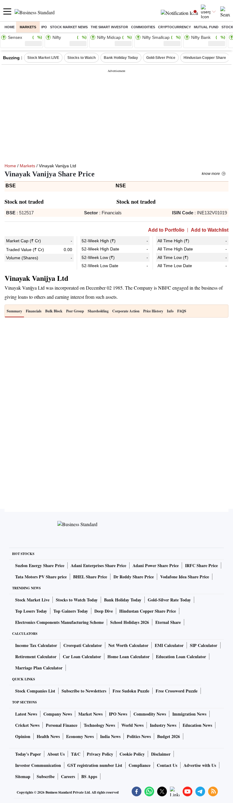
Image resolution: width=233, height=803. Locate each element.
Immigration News (189, 714)
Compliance (139, 765)
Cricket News (27, 725)
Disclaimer (161, 754)
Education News (197, 725)
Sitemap (22, 776)
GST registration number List (94, 765)
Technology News (99, 725)
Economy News (80, 736)
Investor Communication (38, 765)
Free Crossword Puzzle (177, 691)
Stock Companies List (35, 691)
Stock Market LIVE (43, 58)
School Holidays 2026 (129, 622)
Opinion (22, 736)
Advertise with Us (200, 765)
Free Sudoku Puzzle (131, 691)
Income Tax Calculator (36, 645)
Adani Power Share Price (156, 565)
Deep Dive (103, 611)
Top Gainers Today (70, 611)
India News (110, 736)
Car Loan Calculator (82, 656)
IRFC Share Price (201, 565)
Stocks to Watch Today (77, 600)
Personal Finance (61, 725)
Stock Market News (69, 27)
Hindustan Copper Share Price (147, 611)
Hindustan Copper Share (205, 58)
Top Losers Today (31, 611)
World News (132, 725)
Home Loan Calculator (128, 656)
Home (10, 27)
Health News (48, 736)
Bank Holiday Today (121, 58)
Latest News (26, 714)
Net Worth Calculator (128, 645)
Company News (57, 714)
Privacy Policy (100, 754)
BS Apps (89, 776)
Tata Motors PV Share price (41, 576)
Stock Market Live (32, 600)
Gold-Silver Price (160, 58)
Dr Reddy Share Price (133, 576)
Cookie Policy (132, 754)
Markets (28, 27)
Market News (90, 714)
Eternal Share (168, 622)
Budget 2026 (168, 736)
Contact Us (167, 765)
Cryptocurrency (174, 27)
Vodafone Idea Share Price (184, 576)
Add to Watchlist (209, 230)
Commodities (143, 27)
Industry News (163, 725)
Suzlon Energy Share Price (39, 565)
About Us (56, 754)
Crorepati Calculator (82, 645)
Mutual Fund (206, 27)
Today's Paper (28, 754)
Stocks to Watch (81, 58)
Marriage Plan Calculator (38, 668)
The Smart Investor (109, 27)
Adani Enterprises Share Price (98, 565)
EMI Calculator (169, 645)
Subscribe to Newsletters (84, 691)
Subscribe (46, 776)
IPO (44, 27)
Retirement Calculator (35, 656)
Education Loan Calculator (181, 656)
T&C (75, 754)
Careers (68, 776)
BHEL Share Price (90, 576)
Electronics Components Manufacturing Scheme (59, 622)
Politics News (139, 736)
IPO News (118, 714)
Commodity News (149, 714)
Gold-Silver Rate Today (169, 600)
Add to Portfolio (166, 230)
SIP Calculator (203, 645)
